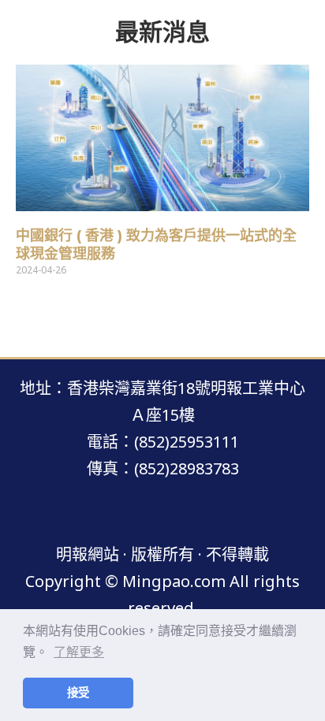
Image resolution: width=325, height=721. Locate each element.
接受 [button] (78, 692)
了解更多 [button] (79, 652)
